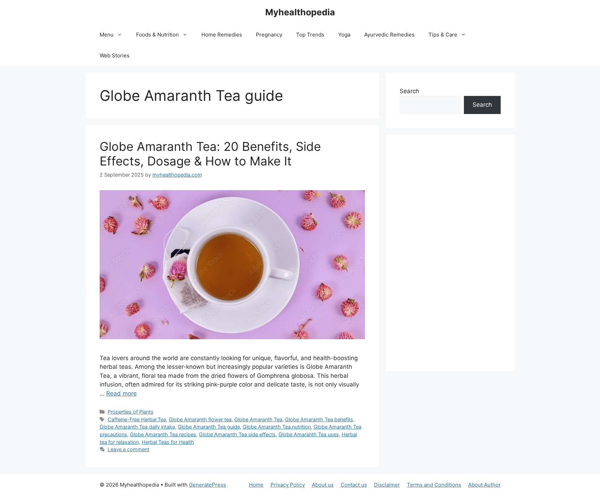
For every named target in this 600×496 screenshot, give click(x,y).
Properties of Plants (130, 412)
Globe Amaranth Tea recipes (163, 434)
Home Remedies (221, 34)
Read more (121, 393)
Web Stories (115, 55)
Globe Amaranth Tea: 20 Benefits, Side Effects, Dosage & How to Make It (210, 153)
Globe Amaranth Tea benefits (319, 419)
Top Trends (310, 34)
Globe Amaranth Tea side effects (237, 434)
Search (409, 91)
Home (256, 484)
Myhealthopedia (300, 12)
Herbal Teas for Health (168, 442)
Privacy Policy (287, 484)
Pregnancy (269, 34)
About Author (484, 484)
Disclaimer (387, 484)
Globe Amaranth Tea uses (308, 434)
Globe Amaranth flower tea (200, 419)
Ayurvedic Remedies (389, 34)
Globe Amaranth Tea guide (209, 427)
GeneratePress (207, 484)
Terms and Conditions (434, 484)
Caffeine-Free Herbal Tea (137, 419)
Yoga (344, 34)
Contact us (354, 484)
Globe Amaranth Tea (258, 419)
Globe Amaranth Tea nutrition (277, 427)
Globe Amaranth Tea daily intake (137, 427)
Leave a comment (128, 449)
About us (323, 484)
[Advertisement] (450, 253)
